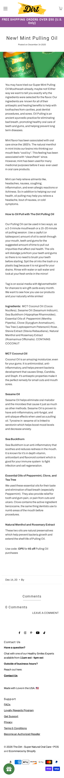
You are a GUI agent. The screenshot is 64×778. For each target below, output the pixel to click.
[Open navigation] (5, 8)
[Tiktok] (44, 633)
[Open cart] (60, 8)
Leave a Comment (45, 612)
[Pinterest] (31, 633)
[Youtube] (37, 633)
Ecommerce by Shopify (22, 751)
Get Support (11, 716)
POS (56, 746)
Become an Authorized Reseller (22, 734)
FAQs (7, 704)
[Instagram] (25, 633)
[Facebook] (19, 633)
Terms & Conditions (15, 728)
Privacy (8, 722)
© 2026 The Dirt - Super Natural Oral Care (27, 746)
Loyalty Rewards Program (19, 710)
